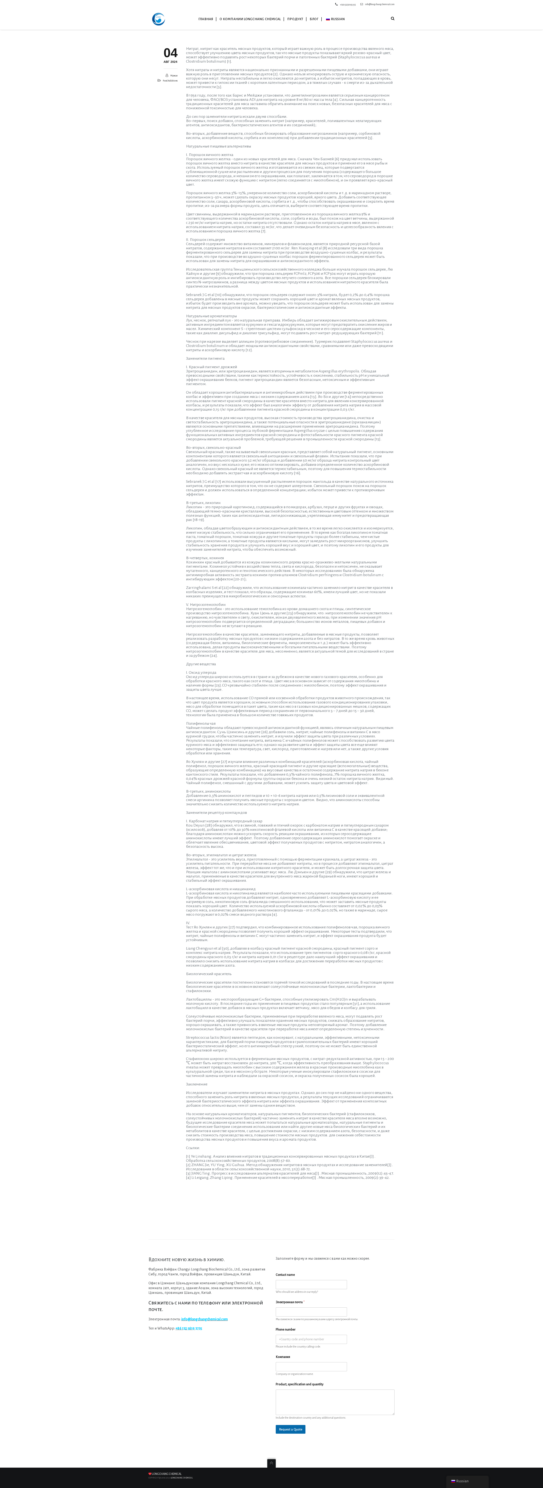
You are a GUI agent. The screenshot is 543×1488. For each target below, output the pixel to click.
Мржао (174, 75)
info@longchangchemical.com (380, 4)
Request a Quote (290, 1429)
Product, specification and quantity (299, 1384)
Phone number (286, 1329)
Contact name (285, 1274)
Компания (283, 1357)
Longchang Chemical (166, 1474)
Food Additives (170, 80)
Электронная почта (290, 1302)
